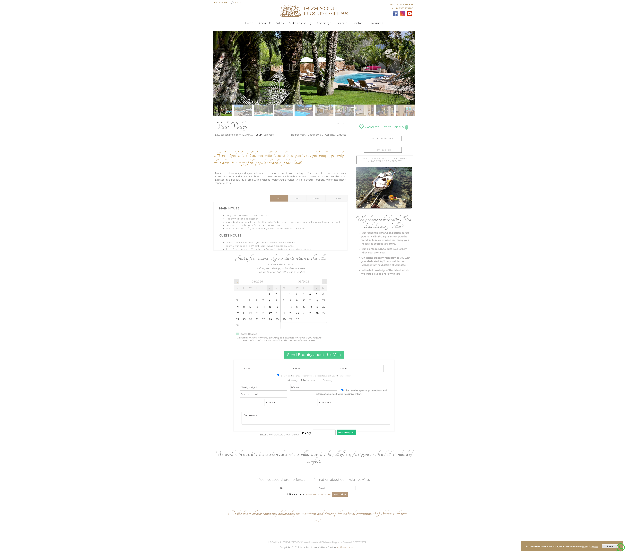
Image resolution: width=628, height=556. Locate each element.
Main (279, 198)
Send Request (346, 432)
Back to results (383, 138)
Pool (297, 198)
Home (249, 23)
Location (337, 198)
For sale (342, 23)
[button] (411, 67)
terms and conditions (318, 494)
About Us (265, 23)
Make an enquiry (300, 23)
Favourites (376, 23)
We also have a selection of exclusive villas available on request (385, 160)
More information (590, 546)
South (259, 134)
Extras (316, 198)
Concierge (324, 23)
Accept (610, 546)
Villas (280, 23)
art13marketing (345, 547)
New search (382, 149)
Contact (358, 23)
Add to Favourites (384, 126)
